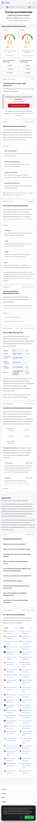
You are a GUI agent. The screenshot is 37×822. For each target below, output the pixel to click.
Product (3, 789)
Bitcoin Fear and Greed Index (18, 193)
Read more (6, 146)
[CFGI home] (5, 2)
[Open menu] (34, 2)
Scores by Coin (10, 55)
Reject (21, 817)
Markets (3, 793)
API (30, 394)
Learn (3, 797)
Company (4, 802)
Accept (29, 817)
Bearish (11, 73)
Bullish (10, 65)
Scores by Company (27, 55)
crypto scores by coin (17, 195)
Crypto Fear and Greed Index (9, 51)
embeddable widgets (22, 397)
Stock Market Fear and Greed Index (27, 51)
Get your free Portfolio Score (19, 105)
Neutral (11, 69)
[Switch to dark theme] (29, 3)
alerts (9, 397)
